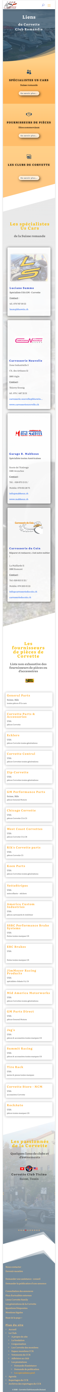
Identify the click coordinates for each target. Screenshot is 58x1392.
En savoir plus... (29, 93)
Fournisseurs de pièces (29, 122)
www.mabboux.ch (18, 499)
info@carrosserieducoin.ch (23, 591)
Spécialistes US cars (29, 80)
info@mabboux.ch (18, 493)
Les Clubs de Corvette (29, 165)
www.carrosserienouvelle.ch (24, 404)
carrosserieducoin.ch (20, 597)
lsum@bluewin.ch (19, 309)
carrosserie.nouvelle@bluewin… (26, 398)
